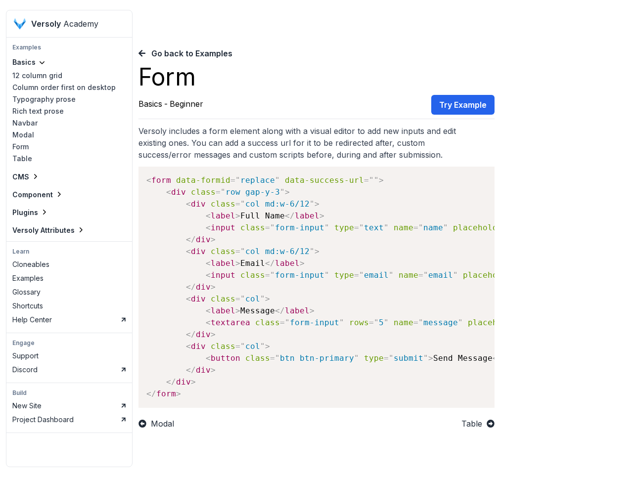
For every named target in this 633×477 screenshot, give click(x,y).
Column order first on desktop (64, 87)
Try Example (463, 105)
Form (20, 146)
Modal (23, 134)
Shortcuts (27, 306)
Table (22, 158)
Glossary (26, 292)
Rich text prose (38, 111)
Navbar (25, 123)
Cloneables (30, 264)
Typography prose (44, 99)
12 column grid (37, 75)
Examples (28, 278)
